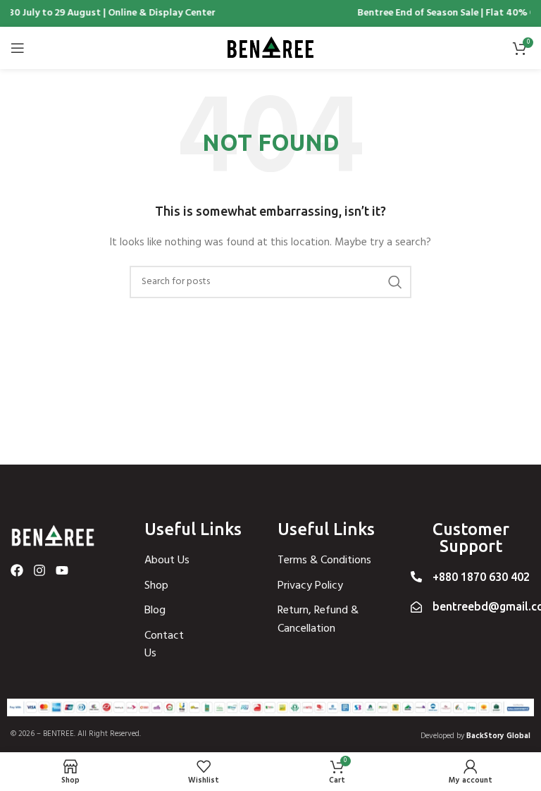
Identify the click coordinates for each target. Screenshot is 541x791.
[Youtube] (62, 570)
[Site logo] (270, 48)
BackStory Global (498, 736)
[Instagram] (39, 570)
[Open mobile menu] (18, 48)
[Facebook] (17, 570)
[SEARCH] (395, 282)
